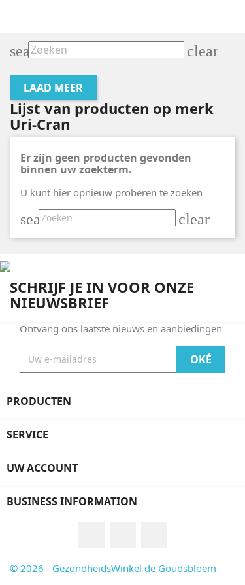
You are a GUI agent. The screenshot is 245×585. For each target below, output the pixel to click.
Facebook (91, 535)
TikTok (154, 535)
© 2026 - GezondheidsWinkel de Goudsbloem (113, 568)
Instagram (123, 535)
